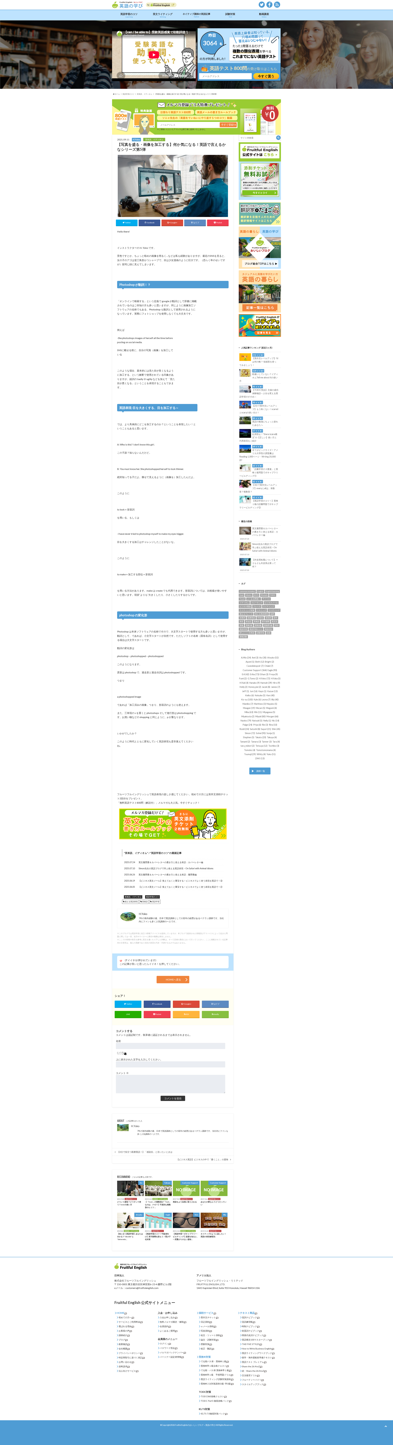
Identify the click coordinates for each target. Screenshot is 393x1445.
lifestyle (264, 595)
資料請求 (123, 1366)
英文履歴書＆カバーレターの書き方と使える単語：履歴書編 (168, 874)
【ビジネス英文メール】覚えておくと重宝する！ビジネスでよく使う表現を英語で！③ (180, 880)
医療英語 (251, 618)
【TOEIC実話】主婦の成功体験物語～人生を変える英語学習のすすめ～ (258, 391)
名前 (118, 1040)
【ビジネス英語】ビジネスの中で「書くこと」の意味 (202, 1159)
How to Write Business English (257, 1348)
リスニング (261, 610)
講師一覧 (260, 771)
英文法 (274, 621)
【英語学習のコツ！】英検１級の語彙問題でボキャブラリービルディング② (258, 502)
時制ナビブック (249, 1326)
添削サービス (206, 1312)
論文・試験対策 (208, 1339)
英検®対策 (205, 1356)
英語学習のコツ (129, 15)
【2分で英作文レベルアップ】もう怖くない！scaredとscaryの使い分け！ (258, 407)
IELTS (256, 595)
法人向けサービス (127, 1371)
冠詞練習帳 (247, 1322)
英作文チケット (208, 1317)
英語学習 (156, 901)
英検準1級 (268, 625)
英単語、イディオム (136, 852)
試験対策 (230, 15)
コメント (122, 1072)
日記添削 (205, 1322)
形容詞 (268, 618)
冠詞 (272, 614)
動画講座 (264, 15)
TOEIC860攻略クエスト (212, 1396)
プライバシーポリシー (129, 1353)
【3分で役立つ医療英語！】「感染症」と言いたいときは (144, 1152)
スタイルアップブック (252, 1384)
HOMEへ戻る (173, 979)
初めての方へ (125, 1317)
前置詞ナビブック (250, 1330)
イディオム (244, 603)
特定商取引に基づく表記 (130, 1357)
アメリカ (266, 599)
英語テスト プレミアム (253, 1362)
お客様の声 (124, 1330)
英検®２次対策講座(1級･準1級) (216, 1383)
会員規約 (164, 1326)
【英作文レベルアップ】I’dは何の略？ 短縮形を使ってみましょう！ (258, 360)
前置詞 (242, 618)
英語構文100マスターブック (255, 1339)
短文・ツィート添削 (210, 1335)
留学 (275, 618)
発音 (241, 621)
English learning (272, 591)
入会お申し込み (167, 1317)
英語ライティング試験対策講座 (216, 1379)
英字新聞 (265, 621)
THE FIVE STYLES (250, 1344)
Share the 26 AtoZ (251, 1366)
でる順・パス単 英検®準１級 (215, 1370)
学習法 (260, 618)
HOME (120, 1312)
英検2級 (258, 625)
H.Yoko (135, 1126)
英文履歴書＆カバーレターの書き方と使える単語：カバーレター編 (171, 862)
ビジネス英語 (245, 606)
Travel (242, 599)
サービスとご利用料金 (129, 1322)
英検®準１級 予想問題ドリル (216, 1374)
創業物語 (123, 1344)
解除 (181, 1322)
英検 (241, 625)
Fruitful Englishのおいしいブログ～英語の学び (195, 1425)
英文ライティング (163, 15)
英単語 (145, 901)
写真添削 (205, 1330)
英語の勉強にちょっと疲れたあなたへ (265, 421)
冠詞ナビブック (249, 1317)
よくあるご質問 (167, 1330)
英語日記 (268, 629)
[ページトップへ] (385, 1426)
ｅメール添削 (207, 1326)
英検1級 (249, 625)
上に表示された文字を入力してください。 (139, 1059)
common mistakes (247, 591)
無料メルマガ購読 (168, 1322)
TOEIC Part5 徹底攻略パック (215, 1401)
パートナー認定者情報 (170, 1357)
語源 (268, 633)
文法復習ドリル (249, 1375)
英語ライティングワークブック (257, 1353)
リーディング (274, 610)
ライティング (268, 606)
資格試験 (243, 637)
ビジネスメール (271, 603)
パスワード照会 (167, 1348)
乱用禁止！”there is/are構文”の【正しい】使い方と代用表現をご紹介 (258, 435)
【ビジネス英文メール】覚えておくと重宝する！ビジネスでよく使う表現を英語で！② (180, 887)
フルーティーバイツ (251, 1379)
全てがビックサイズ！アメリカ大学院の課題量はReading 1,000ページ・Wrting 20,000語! (258, 453)
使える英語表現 (131, 901)
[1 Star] (121, 961)
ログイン (164, 1343)
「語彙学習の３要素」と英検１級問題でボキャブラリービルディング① (258, 471)
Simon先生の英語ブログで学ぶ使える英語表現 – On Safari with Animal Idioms (176, 868)
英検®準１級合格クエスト (213, 1365)
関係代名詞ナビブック (252, 1335)
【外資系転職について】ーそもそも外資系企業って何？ (259, 564)
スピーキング (256, 603)
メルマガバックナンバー (171, 1352)
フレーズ (257, 606)
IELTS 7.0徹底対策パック (213, 1413)
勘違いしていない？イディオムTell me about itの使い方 (258, 376)
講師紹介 (123, 1335)
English (260, 591)
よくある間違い (253, 599)
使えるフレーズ (246, 614)
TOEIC (272, 595)
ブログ (122, 1339)
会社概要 (123, 1348)
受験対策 (205, 1344)
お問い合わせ (125, 1362)
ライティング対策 (247, 610)
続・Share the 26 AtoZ (253, 1371)
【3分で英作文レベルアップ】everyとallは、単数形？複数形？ (258, 486)
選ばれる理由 (125, 1326)
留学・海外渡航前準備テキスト (257, 1357)
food (241, 595)
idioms (249, 595)
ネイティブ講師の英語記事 (196, 15)
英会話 (248, 621)
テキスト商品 (247, 1312)
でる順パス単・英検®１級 (213, 1361)
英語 (277, 625)
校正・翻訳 (206, 1348)
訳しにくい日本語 (247, 633)
